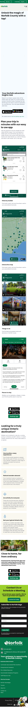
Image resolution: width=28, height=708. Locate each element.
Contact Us (3, 690)
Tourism (3, 685)
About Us (3, 688)
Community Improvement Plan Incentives (11, 664)
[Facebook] (14, 705)
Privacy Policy (8, 700)
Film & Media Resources (6, 670)
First (2, 613)
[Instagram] (17, 705)
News (2, 692)
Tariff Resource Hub (5, 675)
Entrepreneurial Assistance (7, 667)
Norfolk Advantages (5, 682)
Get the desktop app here (17, 116)
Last (2, 618)
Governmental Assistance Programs (9, 673)
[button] (26, 6)
